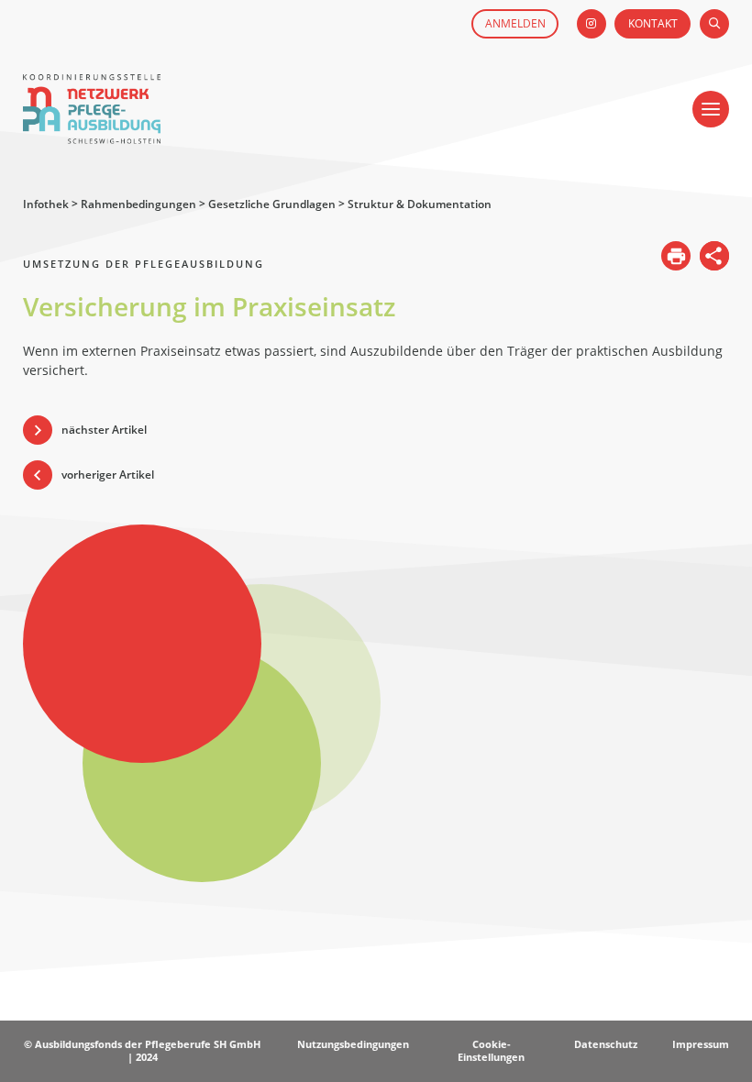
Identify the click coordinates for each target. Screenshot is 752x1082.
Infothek (46, 204)
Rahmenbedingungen (138, 204)
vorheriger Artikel (107, 474)
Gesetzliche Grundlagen (272, 204)
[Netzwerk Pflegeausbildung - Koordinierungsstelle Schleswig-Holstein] (91, 135)
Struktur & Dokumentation (420, 204)
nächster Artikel (104, 429)
